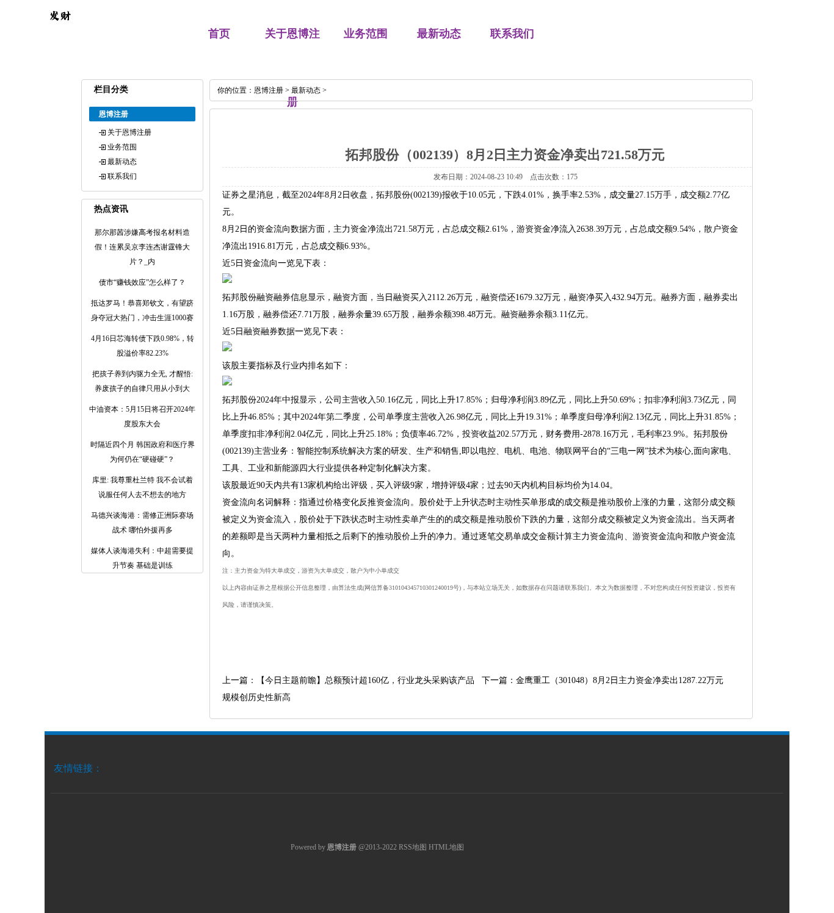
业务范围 (366, 33)
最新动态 (439, 33)
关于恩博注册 (129, 132)
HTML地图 (446, 847)
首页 (219, 33)
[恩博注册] (60, 28)
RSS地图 (413, 847)
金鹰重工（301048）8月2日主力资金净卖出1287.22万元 (619, 680)
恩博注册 (268, 90)
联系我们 (512, 33)
